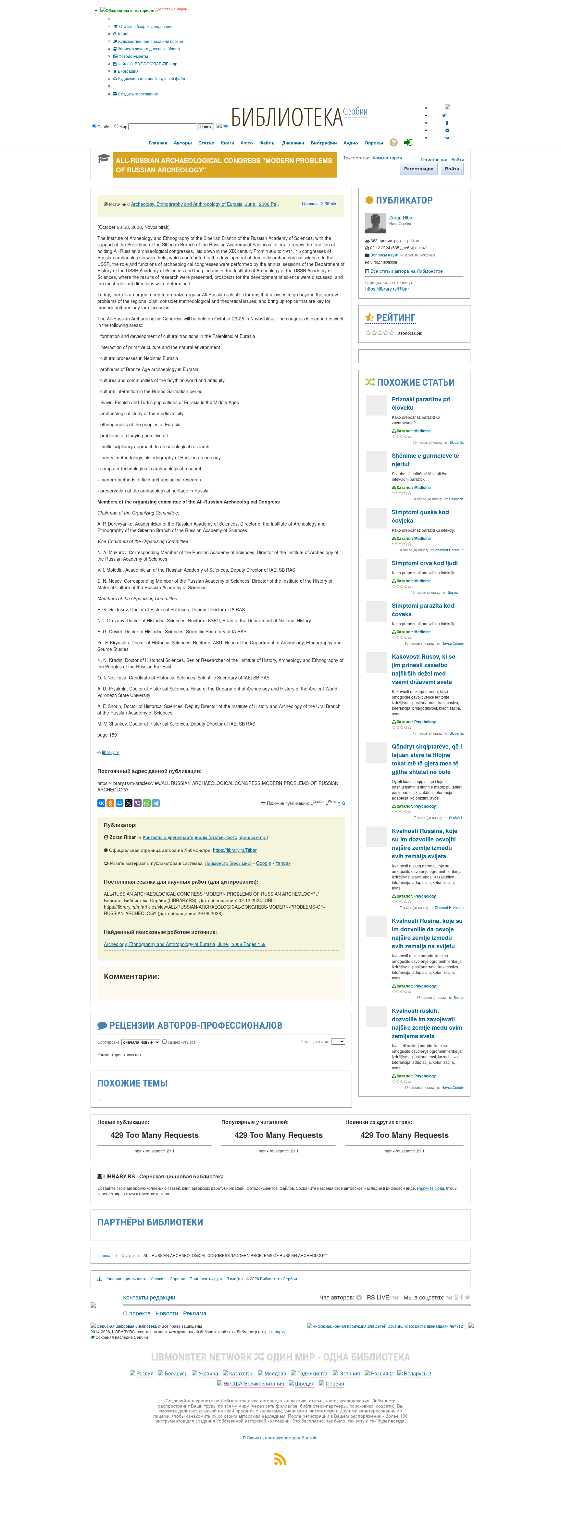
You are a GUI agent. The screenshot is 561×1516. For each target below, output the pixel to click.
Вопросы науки (384, 254)
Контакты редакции (149, 1297)
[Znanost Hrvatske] (376, 526)
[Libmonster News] (467, 1297)
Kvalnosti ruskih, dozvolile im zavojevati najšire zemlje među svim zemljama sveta (427, 1023)
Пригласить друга (206, 1278)
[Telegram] (156, 803)
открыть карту (272, 1331)
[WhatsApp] (147, 803)
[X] (128, 803)
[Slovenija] (376, 413)
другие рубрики (420, 255)
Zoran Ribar (401, 217)
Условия (158, 1278)
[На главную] (93, 1305)
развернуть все (182, 1042)
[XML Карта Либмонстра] (280, 1463)
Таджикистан (313, 1373)
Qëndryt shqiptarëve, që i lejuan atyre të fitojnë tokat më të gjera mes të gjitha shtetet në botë (427, 759)
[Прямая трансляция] (397, 1297)
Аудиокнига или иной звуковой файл (151, 78)
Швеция (305, 1383)
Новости (167, 1313)
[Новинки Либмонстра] (456, 1297)
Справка (177, 1278)
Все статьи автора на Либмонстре (406, 270)
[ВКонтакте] (101, 803)
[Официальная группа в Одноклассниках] (447, 122)
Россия (145, 1373)
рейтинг (414, 240)
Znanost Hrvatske (449, 549)
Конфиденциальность (126, 1278)
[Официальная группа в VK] (447, 137)
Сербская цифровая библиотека (127, 1326)
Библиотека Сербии (278, 1278)
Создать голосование (137, 93)
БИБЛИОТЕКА (287, 116)
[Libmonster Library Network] (471, 1326)
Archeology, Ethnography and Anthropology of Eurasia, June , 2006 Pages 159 (212, 204)
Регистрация (434, 159)
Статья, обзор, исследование (146, 26)
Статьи (128, 1255)
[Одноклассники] (110, 803)
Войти (457, 159)
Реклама (194, 1313)
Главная (105, 1255)
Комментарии (387, 157)
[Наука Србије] (376, 620)
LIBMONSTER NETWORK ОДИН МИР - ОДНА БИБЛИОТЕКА (280, 1357)
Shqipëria (456, 498)
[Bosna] (376, 577)
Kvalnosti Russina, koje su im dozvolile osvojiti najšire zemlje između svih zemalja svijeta (424, 843)
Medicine (422, 431)
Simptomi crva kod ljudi (425, 563)
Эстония (350, 1373)
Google (263, 863)
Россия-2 (382, 1373)
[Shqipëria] (376, 470)
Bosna (453, 592)
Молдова (275, 1373)
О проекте (137, 1313)
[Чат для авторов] (360, 1297)
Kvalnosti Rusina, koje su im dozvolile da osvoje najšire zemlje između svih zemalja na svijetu (427, 933)
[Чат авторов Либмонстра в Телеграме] (447, 130)
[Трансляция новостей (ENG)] (444, 115)
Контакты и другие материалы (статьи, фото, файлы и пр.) (205, 837)
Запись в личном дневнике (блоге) (148, 48)
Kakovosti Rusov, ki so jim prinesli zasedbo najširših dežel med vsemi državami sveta (423, 669)
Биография (128, 71)
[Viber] (138, 803)
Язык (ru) (234, 1278)
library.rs (110, 752)
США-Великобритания (257, 1383)
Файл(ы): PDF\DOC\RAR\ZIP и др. (147, 63)
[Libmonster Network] (387, 1326)
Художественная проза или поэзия (150, 41)
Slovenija (457, 442)
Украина (208, 1373)
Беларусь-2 (417, 1373)
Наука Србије (453, 643)
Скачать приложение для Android (282, 1437)
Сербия (335, 1383)
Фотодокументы (133, 56)
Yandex (283, 863)
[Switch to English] (447, 107)
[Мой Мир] (119, 803)
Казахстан (241, 1373)
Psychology (425, 722)
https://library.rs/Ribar (235, 850)
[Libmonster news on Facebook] (461, 1297)
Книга (123, 33)
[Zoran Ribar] (375, 231)
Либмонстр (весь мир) (228, 863)
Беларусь (176, 1373)
